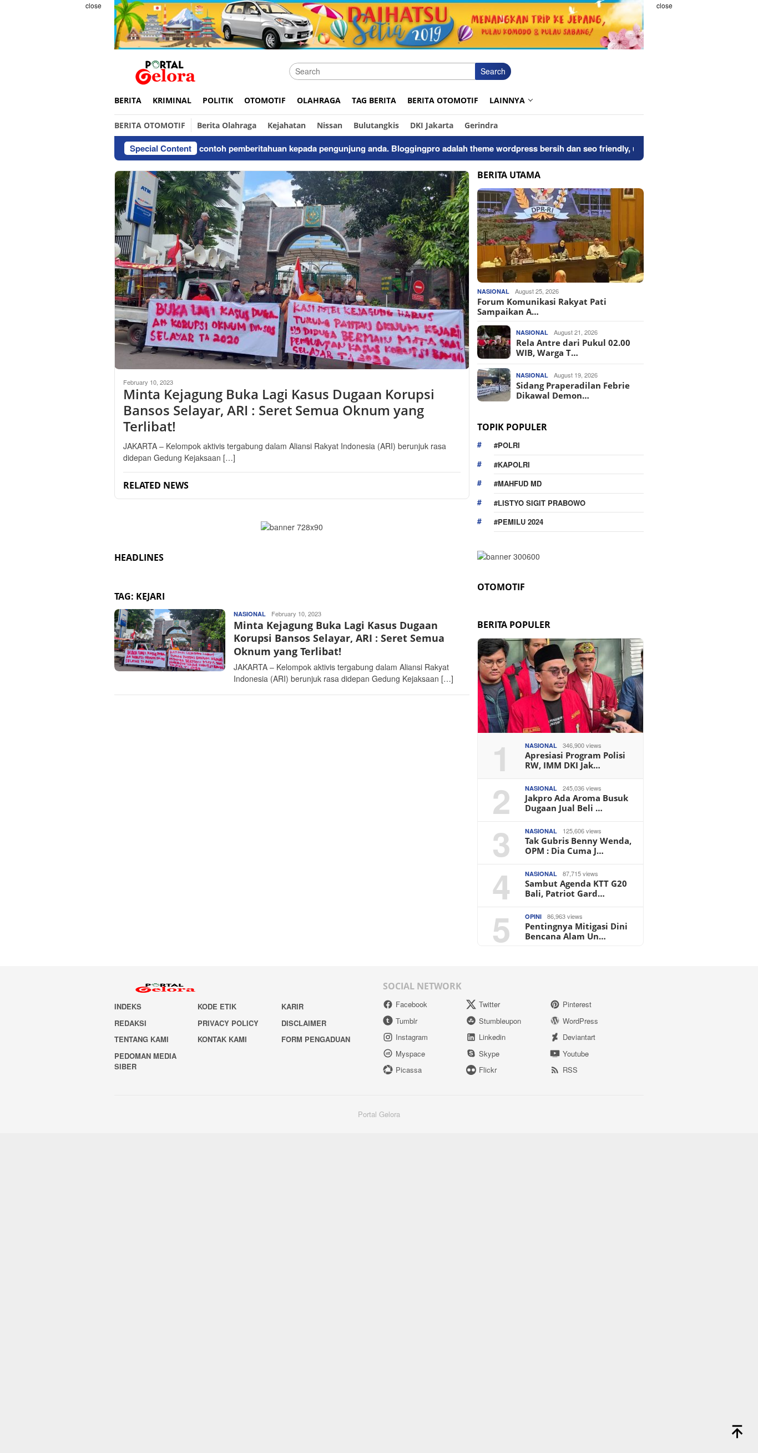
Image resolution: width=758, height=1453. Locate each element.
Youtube (576, 1053)
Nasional (250, 614)
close (93, 5)
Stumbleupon (500, 1020)
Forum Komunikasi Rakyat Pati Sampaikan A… (542, 306)
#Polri (507, 445)
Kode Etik (217, 1006)
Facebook (411, 1004)
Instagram (412, 1037)
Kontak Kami (222, 1039)
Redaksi (130, 1023)
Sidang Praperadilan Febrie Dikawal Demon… (573, 390)
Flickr (488, 1069)
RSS (570, 1069)
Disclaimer (303, 1023)
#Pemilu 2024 (518, 521)
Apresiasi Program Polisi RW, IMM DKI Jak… (575, 760)
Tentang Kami (141, 1039)
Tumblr (406, 1020)
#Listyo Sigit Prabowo (539, 502)
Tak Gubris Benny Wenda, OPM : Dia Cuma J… (578, 846)
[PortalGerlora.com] (165, 70)
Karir (292, 1006)
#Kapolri (512, 464)
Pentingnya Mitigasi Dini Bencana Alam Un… (576, 931)
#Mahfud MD (518, 483)
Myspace (410, 1053)
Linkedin (492, 1037)
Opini (533, 916)
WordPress (580, 1020)
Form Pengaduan (315, 1039)
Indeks (128, 1006)
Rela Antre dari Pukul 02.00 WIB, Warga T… (573, 347)
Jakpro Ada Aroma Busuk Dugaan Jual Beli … (576, 803)
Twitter (489, 1004)
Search (493, 71)
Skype (489, 1053)
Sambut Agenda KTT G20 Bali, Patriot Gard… (576, 888)
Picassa (409, 1069)
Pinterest (577, 1004)
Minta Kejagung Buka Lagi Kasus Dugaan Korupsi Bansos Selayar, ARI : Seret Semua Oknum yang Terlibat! (278, 410)
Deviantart (579, 1037)
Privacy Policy (228, 1023)
